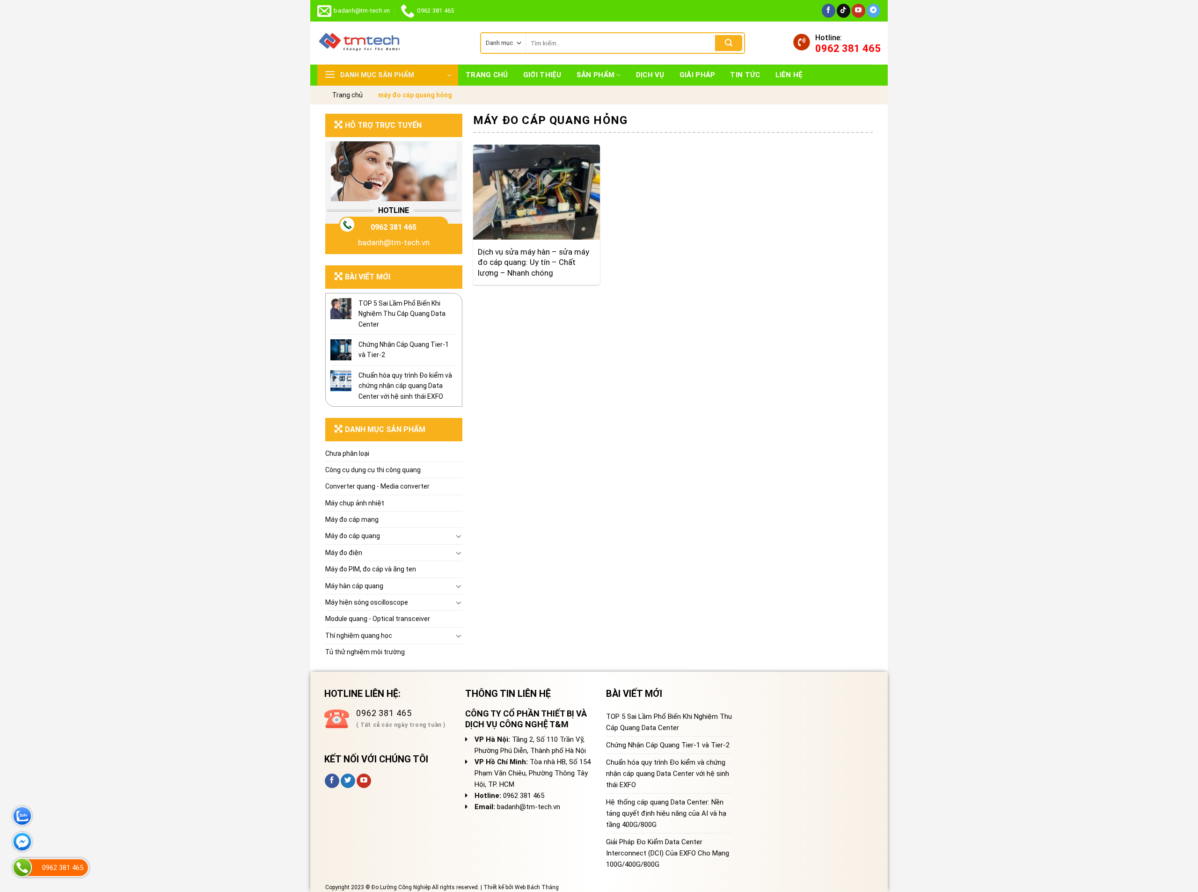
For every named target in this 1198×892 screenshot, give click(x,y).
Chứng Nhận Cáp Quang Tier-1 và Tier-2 (403, 349)
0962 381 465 (393, 227)
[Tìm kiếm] (728, 43)
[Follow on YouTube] (858, 11)
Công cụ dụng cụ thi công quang (373, 470)
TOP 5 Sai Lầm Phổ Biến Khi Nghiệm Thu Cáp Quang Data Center (402, 314)
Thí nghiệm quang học (358, 635)
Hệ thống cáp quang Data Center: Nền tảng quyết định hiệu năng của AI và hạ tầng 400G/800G (666, 813)
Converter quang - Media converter (377, 486)
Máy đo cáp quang (352, 536)
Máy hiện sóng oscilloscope (366, 602)
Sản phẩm (595, 75)
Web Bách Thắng (537, 887)
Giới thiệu (542, 75)
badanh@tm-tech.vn (394, 242)
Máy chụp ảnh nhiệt (354, 503)
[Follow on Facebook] (828, 11)
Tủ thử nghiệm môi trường (365, 652)
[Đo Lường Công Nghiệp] (391, 43)
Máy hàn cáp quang (354, 586)
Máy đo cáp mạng (352, 519)
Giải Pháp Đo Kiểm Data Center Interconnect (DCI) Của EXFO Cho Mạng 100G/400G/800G (667, 853)
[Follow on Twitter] (348, 781)
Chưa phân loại (347, 453)
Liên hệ (789, 75)
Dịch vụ (650, 75)
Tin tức (745, 75)
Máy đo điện (343, 552)
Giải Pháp (697, 75)
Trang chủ (487, 75)
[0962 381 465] (22, 867)
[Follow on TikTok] (843, 11)
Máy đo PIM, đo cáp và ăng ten (370, 569)
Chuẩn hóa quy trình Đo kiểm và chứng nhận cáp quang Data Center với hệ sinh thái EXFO (405, 386)
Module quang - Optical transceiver (377, 618)
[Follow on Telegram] (873, 11)
